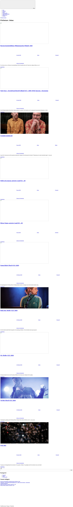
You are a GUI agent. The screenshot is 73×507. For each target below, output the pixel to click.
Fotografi (4, 11)
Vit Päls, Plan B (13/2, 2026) (8, 400)
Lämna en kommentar (20, 63)
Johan (38, 55)
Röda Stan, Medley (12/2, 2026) (9, 310)
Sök (1, 468)
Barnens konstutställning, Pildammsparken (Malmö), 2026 (16, 45)
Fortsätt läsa (2, 199)
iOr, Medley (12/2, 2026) (7, 355)
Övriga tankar (5, 13)
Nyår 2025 (3, 445)
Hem (3, 10)
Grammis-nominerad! (6, 135)
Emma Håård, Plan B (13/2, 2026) (9, 265)
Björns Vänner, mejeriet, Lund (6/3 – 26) (11, 223)
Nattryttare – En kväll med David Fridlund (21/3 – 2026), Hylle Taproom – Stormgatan (24, 90)
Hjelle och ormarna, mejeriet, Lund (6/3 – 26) (12, 180)
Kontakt (4, 15)
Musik (4, 12)
